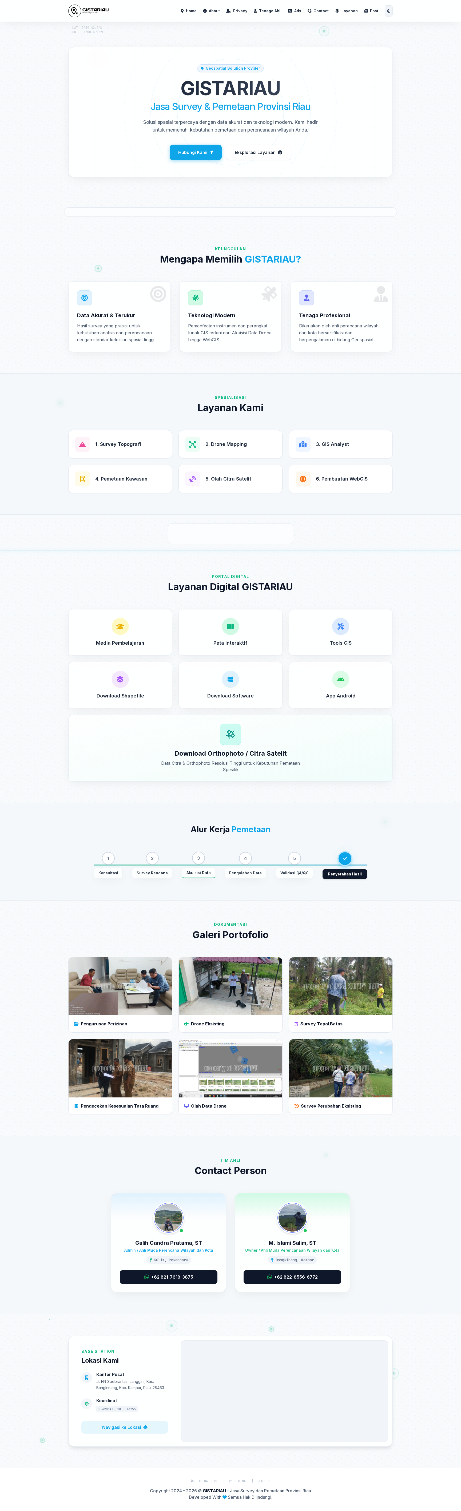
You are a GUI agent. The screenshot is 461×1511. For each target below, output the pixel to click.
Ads (297, 11)
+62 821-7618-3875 (172, 1277)
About (214, 11)
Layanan (349, 11)
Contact (321, 11)
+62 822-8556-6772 (296, 1277)
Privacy (240, 11)
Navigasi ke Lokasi (121, 1427)
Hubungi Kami (192, 152)
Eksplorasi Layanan (255, 152)
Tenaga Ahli (270, 11)
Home (191, 11)
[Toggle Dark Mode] (389, 11)
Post (374, 11)
